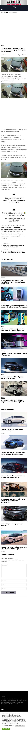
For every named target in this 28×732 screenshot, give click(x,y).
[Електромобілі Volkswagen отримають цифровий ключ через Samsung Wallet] (14, 388)
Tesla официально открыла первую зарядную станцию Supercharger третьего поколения (13, 229)
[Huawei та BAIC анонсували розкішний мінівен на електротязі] (14, 419)
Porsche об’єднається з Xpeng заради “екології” (12, 524)
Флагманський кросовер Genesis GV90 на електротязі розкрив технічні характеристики (13, 500)
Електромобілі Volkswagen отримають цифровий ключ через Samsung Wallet (12, 401)
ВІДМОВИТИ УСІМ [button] (20, 725)
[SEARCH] (26, 10)
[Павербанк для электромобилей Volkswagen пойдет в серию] (14, 341)
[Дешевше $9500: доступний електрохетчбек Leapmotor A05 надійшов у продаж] (14, 537)
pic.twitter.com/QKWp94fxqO (14, 215)
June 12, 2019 (14, 221)
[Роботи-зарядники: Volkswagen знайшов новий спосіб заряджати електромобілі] (14, 317)
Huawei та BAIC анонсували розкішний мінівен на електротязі (12, 430)
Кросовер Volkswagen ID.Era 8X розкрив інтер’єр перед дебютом (12, 377)
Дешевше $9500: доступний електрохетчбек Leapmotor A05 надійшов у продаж (14, 548)
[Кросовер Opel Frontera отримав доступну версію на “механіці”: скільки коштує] (14, 442)
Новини (2, 278)
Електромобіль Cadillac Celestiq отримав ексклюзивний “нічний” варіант (13, 476)
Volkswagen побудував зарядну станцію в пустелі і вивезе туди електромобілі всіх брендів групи (13, 282)
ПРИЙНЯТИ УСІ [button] (6, 728)
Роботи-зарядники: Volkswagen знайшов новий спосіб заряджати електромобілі (13, 329)
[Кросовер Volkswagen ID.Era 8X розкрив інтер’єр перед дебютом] (14, 365)
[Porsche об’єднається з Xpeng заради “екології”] (14, 513)
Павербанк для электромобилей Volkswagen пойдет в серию (14, 354)
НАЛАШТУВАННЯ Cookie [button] (8, 726)
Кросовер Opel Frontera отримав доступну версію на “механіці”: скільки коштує (13, 453)
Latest (14, 7)
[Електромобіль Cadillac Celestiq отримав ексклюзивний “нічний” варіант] (14, 465)
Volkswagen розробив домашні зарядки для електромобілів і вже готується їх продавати (14, 306)
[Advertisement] (14, 27)
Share (2, 59)
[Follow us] (24, 10)
